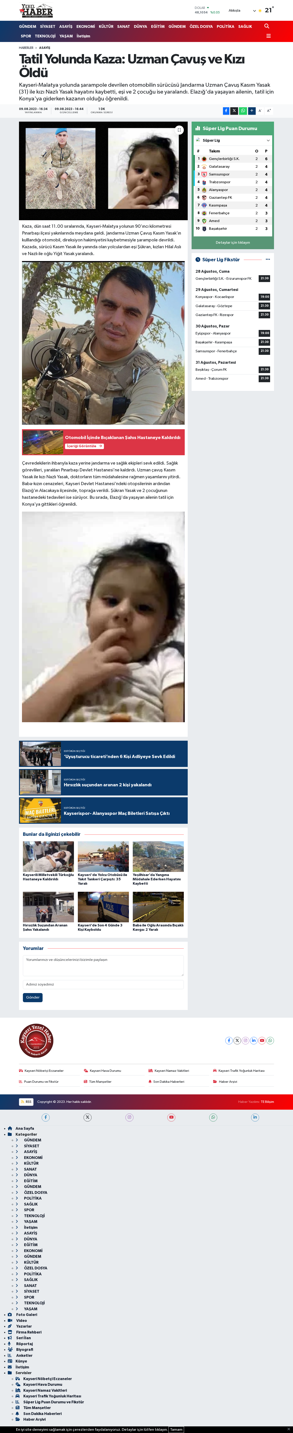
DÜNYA (140, 27)
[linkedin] (255, 1118)
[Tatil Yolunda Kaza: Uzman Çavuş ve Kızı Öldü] (103, 171)
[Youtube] (262, 1040)
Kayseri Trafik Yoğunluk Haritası (242, 1070)
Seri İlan (23, 1338)
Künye (21, 1361)
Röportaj (24, 1344)
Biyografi (24, 1350)
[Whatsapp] (270, 1040)
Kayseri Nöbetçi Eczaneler (44, 1070)
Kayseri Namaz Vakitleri (172, 1070)
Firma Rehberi (28, 1332)
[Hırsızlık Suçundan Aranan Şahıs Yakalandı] (48, 907)
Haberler (26, 48)
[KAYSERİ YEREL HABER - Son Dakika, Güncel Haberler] (36, 10)
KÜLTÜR (106, 27)
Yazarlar (24, 1326)
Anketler (24, 1355)
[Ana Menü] (267, 36)
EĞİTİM (158, 27)
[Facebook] (229, 1040)
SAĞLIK (245, 27)
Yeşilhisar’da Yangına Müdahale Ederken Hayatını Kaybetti (157, 879)
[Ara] (267, 26)
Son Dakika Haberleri (168, 1081)
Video (21, 1321)
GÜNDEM (27, 27)
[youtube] (171, 1118)
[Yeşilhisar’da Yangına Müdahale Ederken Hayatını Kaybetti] (158, 856)
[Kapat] (290, 1429)
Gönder (33, 997)
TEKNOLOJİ (45, 36)
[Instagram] (245, 1040)
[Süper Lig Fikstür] (268, 260)
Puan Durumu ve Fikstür (41, 1081)
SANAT (123, 27)
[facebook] (46, 1118)
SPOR (26, 36)
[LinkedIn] (254, 1040)
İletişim (83, 36)
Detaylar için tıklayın (233, 243)
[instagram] (129, 1118)
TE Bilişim (267, 1102)
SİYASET (47, 27)
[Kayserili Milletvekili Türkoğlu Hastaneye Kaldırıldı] (48, 856)
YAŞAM (66, 36)
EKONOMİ (85, 27)
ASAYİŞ (66, 27)
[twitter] (88, 1118)
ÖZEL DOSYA (201, 27)
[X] (237, 1040)
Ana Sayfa (25, 1128)
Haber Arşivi (228, 1081)
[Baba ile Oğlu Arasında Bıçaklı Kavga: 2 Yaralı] (158, 907)
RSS (28, 1102)
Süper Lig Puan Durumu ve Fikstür (53, 1402)
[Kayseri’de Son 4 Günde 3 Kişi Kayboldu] (103, 907)
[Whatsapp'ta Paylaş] (243, 111)
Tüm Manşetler (100, 1081)
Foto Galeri (26, 1315)
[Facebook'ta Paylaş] (226, 111)
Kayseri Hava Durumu (105, 1070)
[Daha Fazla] (252, 111)
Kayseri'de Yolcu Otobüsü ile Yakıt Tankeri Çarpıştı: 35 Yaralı (102, 879)
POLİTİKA (225, 27)
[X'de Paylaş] (234, 111)
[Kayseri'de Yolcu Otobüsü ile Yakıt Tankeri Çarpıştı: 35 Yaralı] (103, 856)
